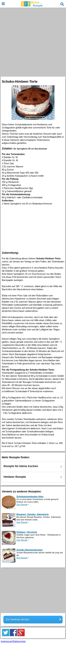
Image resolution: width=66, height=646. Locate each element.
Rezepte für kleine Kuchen (21, 466)
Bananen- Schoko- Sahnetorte (32, 514)
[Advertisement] (33, 42)
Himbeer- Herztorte (26, 532)
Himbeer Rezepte (15, 476)
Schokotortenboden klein (29, 496)
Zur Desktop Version (17, 619)
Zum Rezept (21, 504)
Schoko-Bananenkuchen (29, 550)
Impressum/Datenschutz (13, 641)
